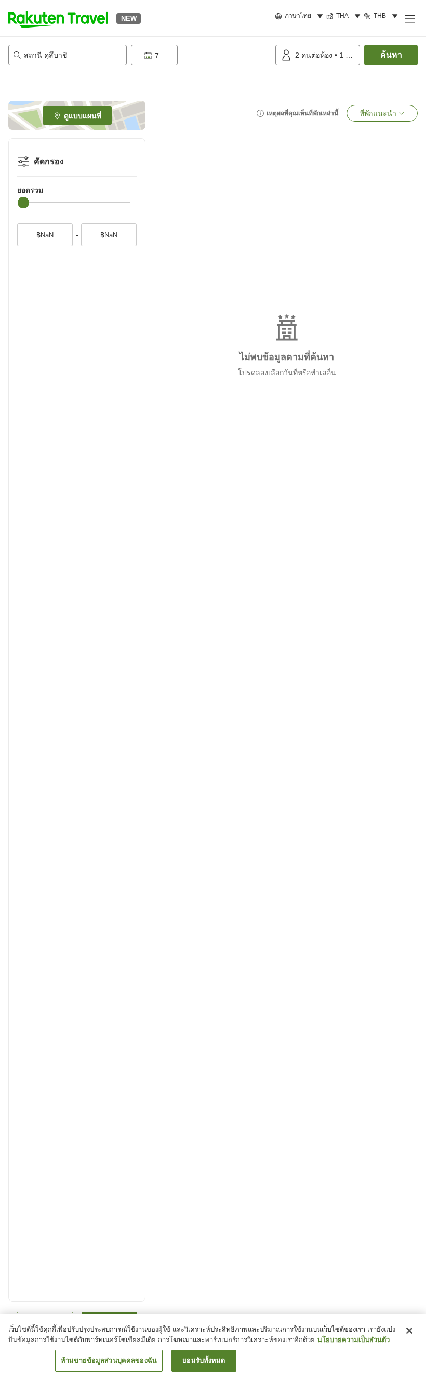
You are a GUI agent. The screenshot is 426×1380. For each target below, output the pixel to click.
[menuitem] (300, 16)
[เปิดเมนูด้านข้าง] (409, 18)
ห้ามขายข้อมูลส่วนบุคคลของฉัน (109, 1360)
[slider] (23, 202)
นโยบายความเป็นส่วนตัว (353, 1340)
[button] (58, 18)
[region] (213, 1347)
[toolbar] (201, 55)
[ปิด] (409, 1330)
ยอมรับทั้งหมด (203, 1360)
